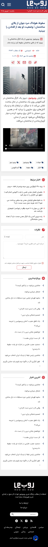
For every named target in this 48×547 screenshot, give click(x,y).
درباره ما (24, 507)
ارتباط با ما (24, 503)
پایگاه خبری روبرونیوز (26, 494)
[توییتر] (19, 62)
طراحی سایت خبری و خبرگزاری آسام (21, 538)
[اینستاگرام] (26, 520)
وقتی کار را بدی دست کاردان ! (37, 11)
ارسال (24, 267)
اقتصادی (33, 527)
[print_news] (30, 62)
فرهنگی (18, 527)
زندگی (23, 531)
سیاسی (41, 527)
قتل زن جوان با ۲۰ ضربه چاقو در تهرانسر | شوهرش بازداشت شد (25, 210)
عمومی (16, 531)
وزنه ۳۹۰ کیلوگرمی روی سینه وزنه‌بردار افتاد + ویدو (25, 186)
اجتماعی (31, 531)
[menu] (9, 4)
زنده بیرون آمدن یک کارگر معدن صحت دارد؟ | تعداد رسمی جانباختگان (24, 218)
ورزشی (25, 527)
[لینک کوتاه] (35, 62)
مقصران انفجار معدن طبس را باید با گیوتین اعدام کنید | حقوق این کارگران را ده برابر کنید (23, 193)
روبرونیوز (32, 98)
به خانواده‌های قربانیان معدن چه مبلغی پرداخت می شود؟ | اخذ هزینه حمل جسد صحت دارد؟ (24, 202)
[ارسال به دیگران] (24, 62)
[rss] (31, 521)
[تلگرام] (13, 62)
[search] (3, 5)
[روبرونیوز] (36, 5)
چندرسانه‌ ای (8, 527)
